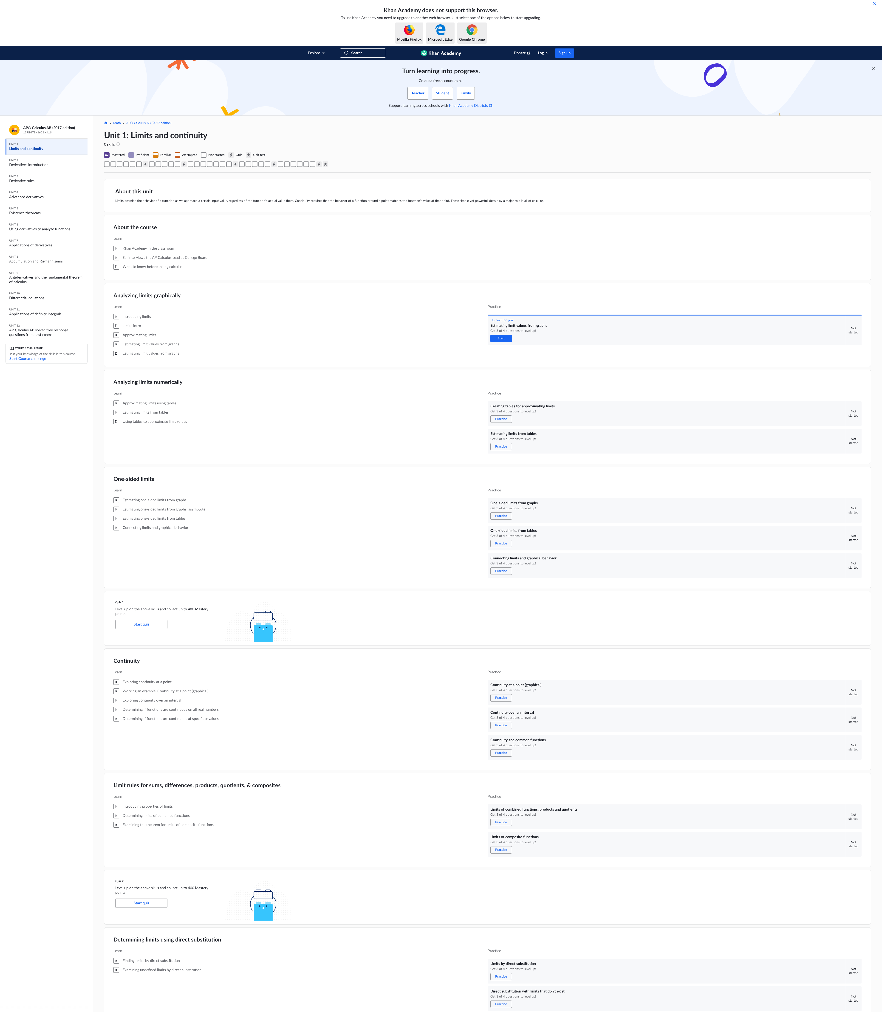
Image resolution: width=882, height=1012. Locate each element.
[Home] (106, 123)
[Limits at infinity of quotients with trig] (267, 164)
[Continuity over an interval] (158, 164)
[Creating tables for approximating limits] (113, 164)
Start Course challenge (27, 359)
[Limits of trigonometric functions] (216, 164)
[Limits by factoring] (203, 164)
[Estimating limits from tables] (119, 164)
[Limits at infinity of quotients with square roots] (261, 164)
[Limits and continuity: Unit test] (325, 164)
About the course (135, 227)
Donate (520, 53)
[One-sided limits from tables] (132, 164)
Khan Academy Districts (468, 105)
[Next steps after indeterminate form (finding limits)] (306, 164)
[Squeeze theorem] (229, 164)
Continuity (126, 661)
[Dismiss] (874, 3)
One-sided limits (133, 479)
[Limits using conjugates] (209, 164)
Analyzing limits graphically (147, 296)
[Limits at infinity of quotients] (254, 164)
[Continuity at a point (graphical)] (152, 164)
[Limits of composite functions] (177, 164)
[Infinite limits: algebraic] (248, 164)
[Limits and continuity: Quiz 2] (184, 164)
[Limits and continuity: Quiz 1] (145, 164)
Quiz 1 (119, 602)
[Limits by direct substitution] (190, 164)
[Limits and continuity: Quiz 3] (235, 164)
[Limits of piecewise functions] (287, 164)
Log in (543, 53)
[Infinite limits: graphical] (242, 164)
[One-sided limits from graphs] (126, 164)
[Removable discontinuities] (293, 164)
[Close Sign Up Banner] (873, 68)
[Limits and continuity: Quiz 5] (319, 164)
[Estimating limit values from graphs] (107, 164)
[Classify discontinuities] (280, 164)
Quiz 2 (119, 881)
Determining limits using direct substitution (167, 940)
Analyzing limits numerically (148, 382)
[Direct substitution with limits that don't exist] (197, 164)
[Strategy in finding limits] (312, 164)
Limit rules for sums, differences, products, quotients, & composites (197, 785)
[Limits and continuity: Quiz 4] (274, 164)
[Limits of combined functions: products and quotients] (171, 164)
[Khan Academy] (441, 53)
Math (117, 123)
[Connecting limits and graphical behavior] (139, 164)
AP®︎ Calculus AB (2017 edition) (149, 123)
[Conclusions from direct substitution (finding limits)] (299, 164)
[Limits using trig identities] (222, 164)
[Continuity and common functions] (164, 164)
